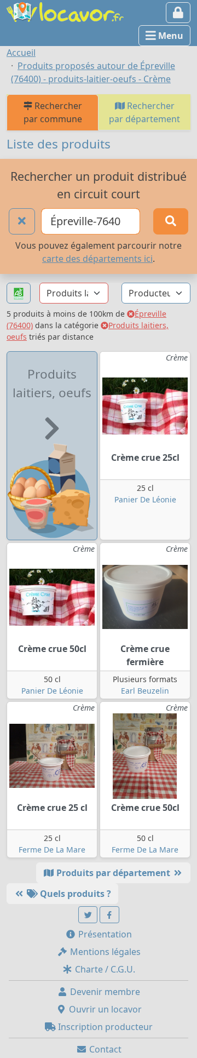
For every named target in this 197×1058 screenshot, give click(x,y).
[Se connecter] (178, 12)
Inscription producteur (104, 1027)
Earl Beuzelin (145, 690)
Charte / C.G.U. (104, 969)
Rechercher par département (144, 112)
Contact (104, 1049)
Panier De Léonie (145, 499)
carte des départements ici (97, 259)
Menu (169, 36)
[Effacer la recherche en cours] (22, 221)
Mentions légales (104, 952)
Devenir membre (104, 992)
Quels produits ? (74, 894)
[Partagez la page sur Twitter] (88, 914)
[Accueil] (65, 11)
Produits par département (113, 873)
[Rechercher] (170, 221)
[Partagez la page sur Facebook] (109, 914)
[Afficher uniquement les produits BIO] (19, 293)
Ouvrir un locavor (104, 1009)
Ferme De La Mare (52, 849)
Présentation (104, 934)
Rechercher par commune (53, 112)
